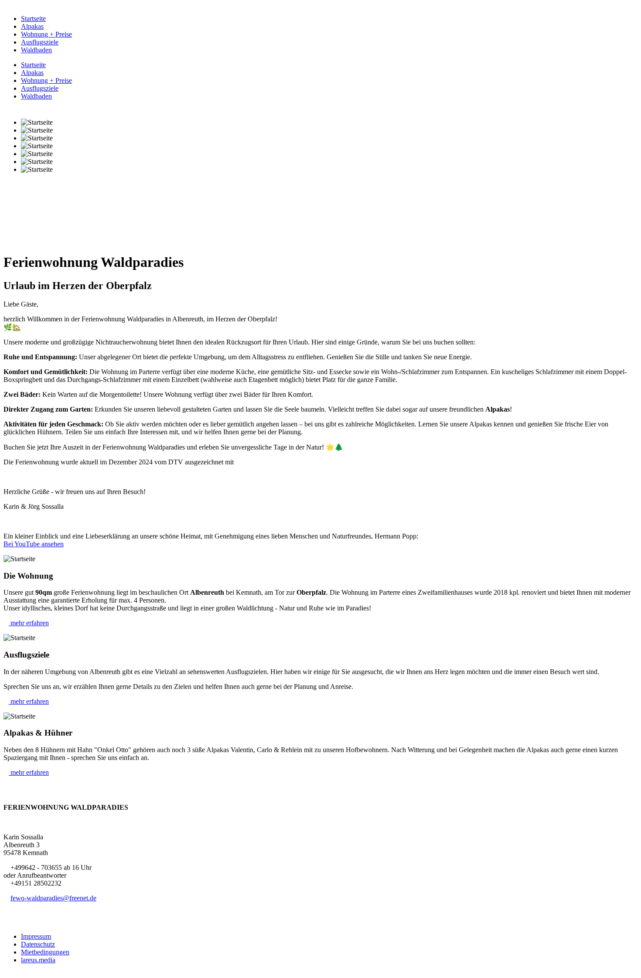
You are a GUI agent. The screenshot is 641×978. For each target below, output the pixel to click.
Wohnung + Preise (46, 34)
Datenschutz (38, 944)
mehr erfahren (29, 623)
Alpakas (32, 26)
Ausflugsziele (39, 42)
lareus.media (38, 960)
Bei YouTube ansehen (33, 544)
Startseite (33, 18)
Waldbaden (36, 50)
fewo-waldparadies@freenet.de (53, 898)
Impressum (36, 936)
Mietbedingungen (45, 952)
